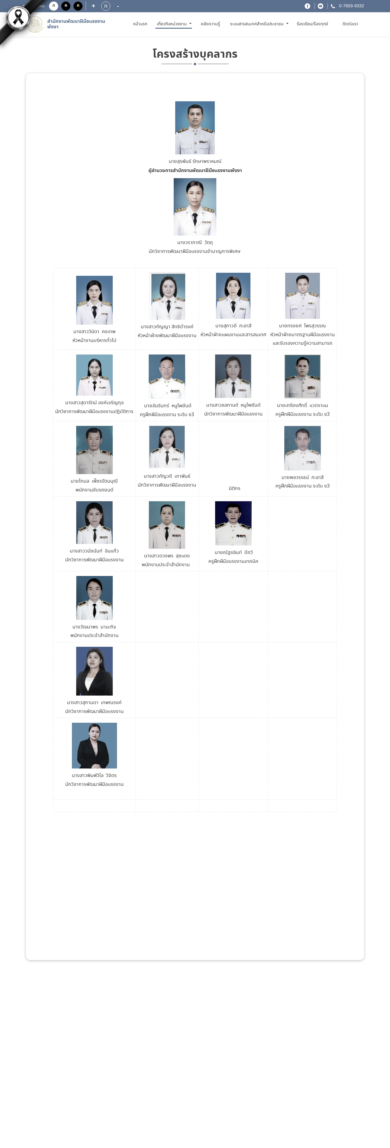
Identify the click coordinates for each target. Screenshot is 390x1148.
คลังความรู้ (210, 24)
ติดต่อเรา (350, 24)
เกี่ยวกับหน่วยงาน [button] (172, 24)
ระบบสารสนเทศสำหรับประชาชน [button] (257, 24)
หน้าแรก (141, 24)
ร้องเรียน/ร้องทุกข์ (312, 24)
